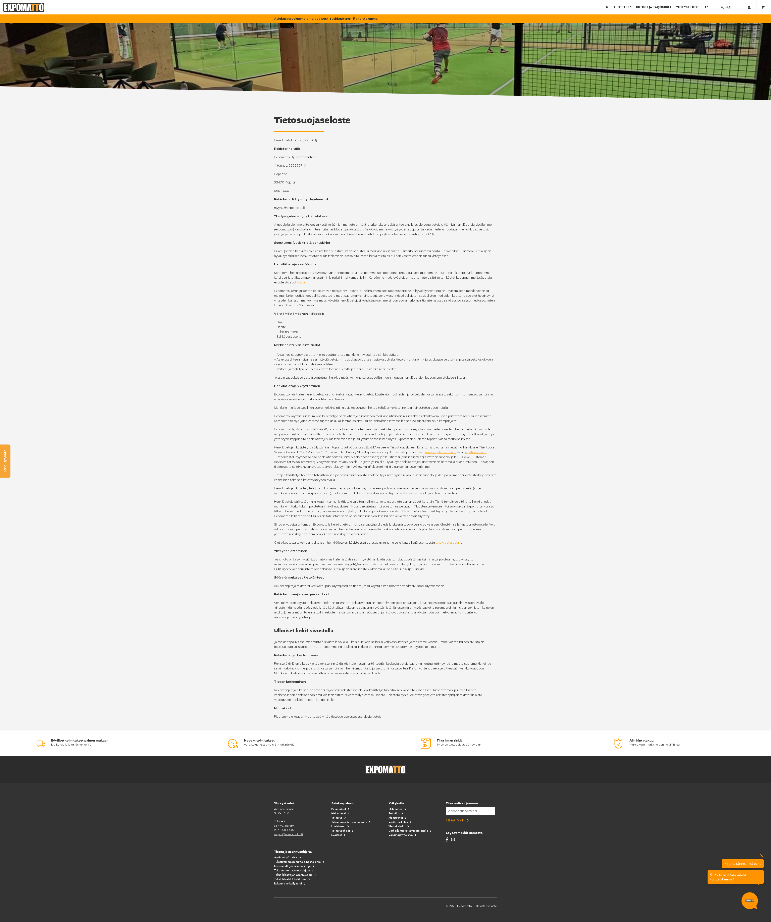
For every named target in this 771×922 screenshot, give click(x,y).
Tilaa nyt (455, 820)
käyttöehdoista (475, 452)
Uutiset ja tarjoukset (654, 7)
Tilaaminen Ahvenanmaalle (349, 822)
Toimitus (336, 818)
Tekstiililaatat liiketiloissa (290, 879)
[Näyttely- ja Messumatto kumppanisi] (23, 7)
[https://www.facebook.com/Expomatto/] (448, 839)
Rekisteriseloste (486, 906)
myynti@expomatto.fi (288, 834)
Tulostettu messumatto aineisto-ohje (297, 862)
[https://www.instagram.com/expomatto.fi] (453, 839)
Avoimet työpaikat (286, 857)
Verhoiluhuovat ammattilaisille (408, 831)
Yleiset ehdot (397, 826)
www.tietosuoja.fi (448, 542)
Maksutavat (338, 813)
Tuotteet (621, 7)
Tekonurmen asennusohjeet (292, 870)
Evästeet (336, 835)
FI (705, 7)
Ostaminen (396, 809)
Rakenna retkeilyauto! (288, 883)
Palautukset (338, 809)
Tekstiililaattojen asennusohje (293, 875)
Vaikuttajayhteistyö (401, 835)
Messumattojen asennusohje (292, 866)
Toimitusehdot (340, 831)
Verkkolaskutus (398, 822)
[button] (5, 461)
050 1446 (287, 830)
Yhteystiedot (687, 7)
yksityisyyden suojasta (440, 452)
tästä (301, 282)
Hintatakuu (338, 826)
